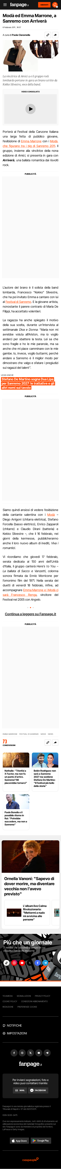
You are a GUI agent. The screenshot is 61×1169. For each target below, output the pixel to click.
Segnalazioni (24, 996)
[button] (55, 35)
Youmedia (8, 996)
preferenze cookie (27, 1007)
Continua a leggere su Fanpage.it (30, 614)
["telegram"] (45, 963)
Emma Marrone (31, 141)
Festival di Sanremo (18, 302)
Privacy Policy (42, 996)
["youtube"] (22, 963)
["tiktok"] (6, 963)
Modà (51, 514)
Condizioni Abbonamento (34, 1001)
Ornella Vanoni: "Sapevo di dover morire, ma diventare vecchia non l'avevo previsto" (29, 886)
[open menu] (4, 4)
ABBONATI (44, 5)
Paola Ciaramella (21, 34)
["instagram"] (14, 963)
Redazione (8, 1007)
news (50, 734)
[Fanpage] (30, 1064)
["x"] (30, 963)
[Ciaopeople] (30, 1159)
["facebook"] (38, 963)
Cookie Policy (10, 1001)
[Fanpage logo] (19, 5)
